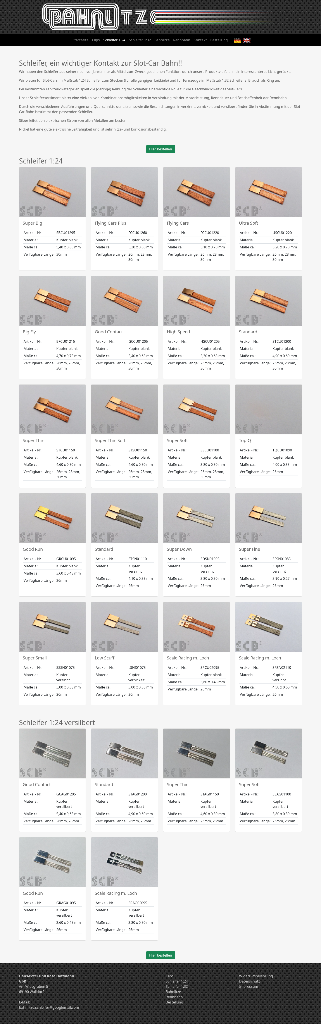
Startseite (80, 40)
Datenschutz (249, 981)
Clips (96, 40)
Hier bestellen (160, 149)
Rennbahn (181, 40)
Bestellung (219, 40)
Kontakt (200, 40)
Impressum (248, 986)
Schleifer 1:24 (114, 40)
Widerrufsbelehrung (256, 976)
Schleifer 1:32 (140, 40)
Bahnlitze (162, 40)
